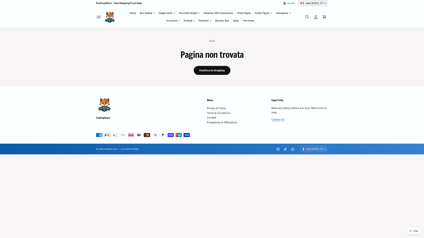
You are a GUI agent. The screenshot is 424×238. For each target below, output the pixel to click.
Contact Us (277, 119)
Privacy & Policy (216, 108)
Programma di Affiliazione (222, 122)
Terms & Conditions (218, 113)
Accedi (291, 3)
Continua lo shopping (212, 70)
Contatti (211, 117)
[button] (98, 17)
